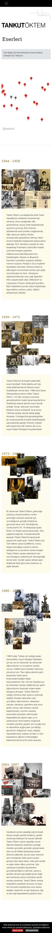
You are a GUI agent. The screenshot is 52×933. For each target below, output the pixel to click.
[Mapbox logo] (8, 128)
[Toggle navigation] (6, 3)
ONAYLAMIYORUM (32, 930)
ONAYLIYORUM (18, 930)
